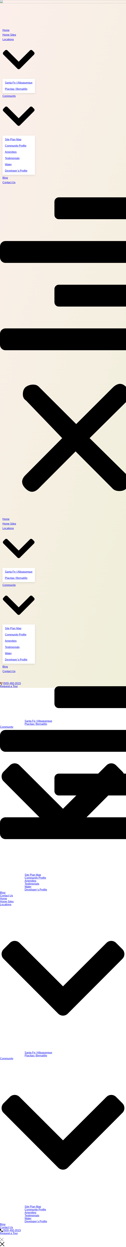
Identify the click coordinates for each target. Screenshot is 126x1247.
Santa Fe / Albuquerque (18, 82)
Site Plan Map (13, 139)
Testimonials (12, 158)
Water (8, 164)
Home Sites (9, 34)
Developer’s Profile (16, 170)
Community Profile (15, 145)
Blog (5, 177)
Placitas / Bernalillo (16, 89)
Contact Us (8, 182)
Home (6, 30)
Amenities (11, 152)
